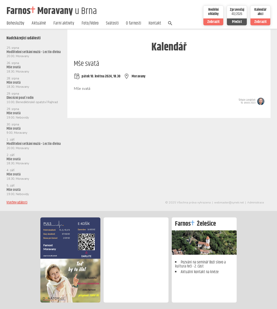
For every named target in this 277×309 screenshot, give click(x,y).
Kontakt (154, 23)
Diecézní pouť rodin (19, 98)
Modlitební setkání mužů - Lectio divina (33, 52)
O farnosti (133, 23)
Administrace (255, 202)
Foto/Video (90, 23)
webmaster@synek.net (229, 202)
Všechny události (16, 202)
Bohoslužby (15, 23)
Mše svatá (13, 67)
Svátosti (112, 23)
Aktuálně (39, 23)
